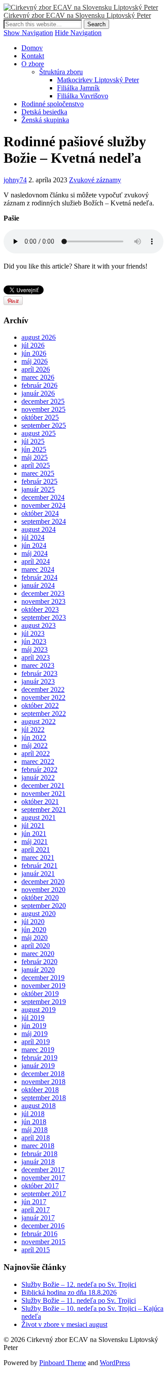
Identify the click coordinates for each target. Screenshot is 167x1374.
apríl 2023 (35, 657)
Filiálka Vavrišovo (82, 96)
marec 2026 (37, 377)
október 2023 (40, 609)
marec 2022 (37, 761)
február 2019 (39, 1057)
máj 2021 (34, 841)
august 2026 (38, 337)
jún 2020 (33, 929)
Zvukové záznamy (95, 180)
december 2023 (43, 593)
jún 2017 (33, 1201)
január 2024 (38, 585)
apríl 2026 (35, 369)
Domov (32, 48)
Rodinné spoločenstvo (52, 104)
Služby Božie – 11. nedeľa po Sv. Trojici (78, 1300)
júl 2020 (33, 921)
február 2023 (39, 673)
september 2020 (43, 905)
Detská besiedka (44, 112)
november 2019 (43, 985)
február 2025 (39, 481)
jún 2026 (33, 353)
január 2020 (38, 969)
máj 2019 (34, 1033)
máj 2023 (34, 649)
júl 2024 (33, 537)
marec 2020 (37, 953)
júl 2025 (33, 441)
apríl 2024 (35, 561)
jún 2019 (33, 1025)
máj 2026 (34, 361)
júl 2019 (33, 1017)
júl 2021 (33, 825)
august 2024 (38, 529)
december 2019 (43, 977)
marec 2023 (37, 665)
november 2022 (43, 697)
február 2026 (39, 385)
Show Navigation (28, 32)
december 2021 (43, 785)
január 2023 (38, 681)
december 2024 (43, 497)
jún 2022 (33, 737)
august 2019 (38, 1009)
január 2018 (38, 1161)
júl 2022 (33, 729)
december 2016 (43, 1225)
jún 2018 (33, 1121)
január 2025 (38, 489)
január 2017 (38, 1217)
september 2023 (43, 617)
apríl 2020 (35, 945)
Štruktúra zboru (61, 72)
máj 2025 (34, 457)
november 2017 (43, 1177)
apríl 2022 (35, 753)
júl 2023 (33, 633)
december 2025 (43, 401)
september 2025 (43, 425)
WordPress (115, 1362)
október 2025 (40, 417)
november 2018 (43, 1081)
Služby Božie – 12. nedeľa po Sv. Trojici (78, 1284)
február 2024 (39, 577)
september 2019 (43, 1001)
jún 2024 (33, 545)
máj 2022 (34, 745)
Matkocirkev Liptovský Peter (98, 80)
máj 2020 (34, 937)
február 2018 (39, 1153)
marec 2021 (37, 857)
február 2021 (39, 865)
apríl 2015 (35, 1249)
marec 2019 (37, 1049)
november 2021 (43, 793)
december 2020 (43, 881)
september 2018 (43, 1097)
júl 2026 (33, 345)
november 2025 (43, 409)
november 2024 (43, 505)
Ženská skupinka (45, 120)
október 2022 (40, 705)
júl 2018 (33, 1113)
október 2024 (40, 513)
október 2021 (40, 801)
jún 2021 (33, 833)
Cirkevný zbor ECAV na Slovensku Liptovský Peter (77, 15)
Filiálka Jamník (78, 88)
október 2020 (40, 897)
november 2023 (43, 601)
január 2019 (38, 1065)
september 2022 (43, 713)
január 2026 (38, 393)
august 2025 (38, 433)
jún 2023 (33, 641)
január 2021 (38, 873)
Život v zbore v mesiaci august (64, 1324)
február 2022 (39, 769)
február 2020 (39, 961)
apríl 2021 (35, 849)
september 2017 (43, 1193)
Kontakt (32, 56)
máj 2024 (34, 553)
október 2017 (40, 1185)
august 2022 (38, 721)
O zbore (32, 64)
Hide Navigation (78, 32)
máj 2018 (34, 1129)
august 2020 (38, 913)
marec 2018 (37, 1145)
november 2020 (43, 889)
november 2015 (43, 1241)
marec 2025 (37, 473)
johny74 (15, 180)
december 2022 (43, 689)
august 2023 (38, 625)
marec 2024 (37, 569)
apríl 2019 (35, 1041)
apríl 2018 (35, 1137)
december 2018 (43, 1073)
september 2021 (43, 809)
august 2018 (38, 1105)
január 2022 (38, 777)
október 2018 (40, 1089)
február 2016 (39, 1233)
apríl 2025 (35, 465)
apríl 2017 (35, 1209)
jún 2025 (33, 449)
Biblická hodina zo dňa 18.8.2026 (69, 1292)
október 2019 (40, 993)
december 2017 (43, 1169)
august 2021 (38, 817)
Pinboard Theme (62, 1362)
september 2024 (43, 521)
